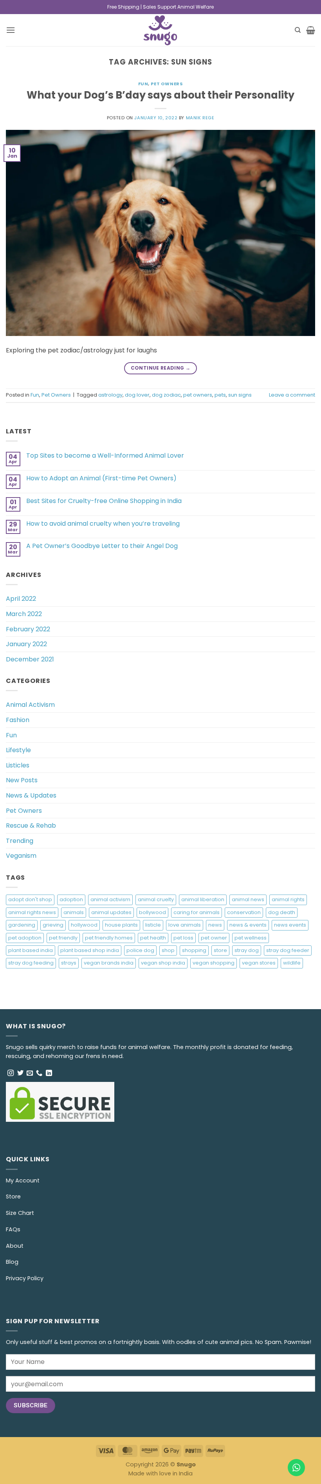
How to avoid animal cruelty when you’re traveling (103, 523)
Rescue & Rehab (31, 825)
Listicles (17, 765)
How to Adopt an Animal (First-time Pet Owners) (101, 478)
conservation (244, 912)
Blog (12, 1262)
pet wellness (250, 937)
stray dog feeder (287, 950)
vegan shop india (163, 962)
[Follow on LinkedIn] (49, 1073)
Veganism (21, 855)
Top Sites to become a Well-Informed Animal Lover (105, 455)
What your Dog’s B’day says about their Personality (160, 95)
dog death (281, 912)
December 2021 (30, 659)
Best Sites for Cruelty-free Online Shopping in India (104, 501)
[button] (10, 30)
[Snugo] (161, 30)
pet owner (214, 937)
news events (290, 925)
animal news (248, 899)
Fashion (17, 719)
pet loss (183, 937)
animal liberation (202, 899)
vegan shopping (213, 962)
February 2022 (28, 629)
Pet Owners (167, 84)
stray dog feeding (31, 962)
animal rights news (32, 912)
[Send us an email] (30, 1073)
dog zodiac (166, 395)
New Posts (22, 780)
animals (73, 912)
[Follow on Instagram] (10, 1073)
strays (68, 962)
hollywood (84, 925)
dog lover (137, 395)
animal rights (288, 899)
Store (13, 1196)
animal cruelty (156, 899)
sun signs (240, 395)
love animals (184, 925)
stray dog (246, 950)
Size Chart (20, 1213)
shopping (194, 950)
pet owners (197, 395)
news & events (248, 925)
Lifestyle (18, 750)
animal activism (110, 899)
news (215, 925)
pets (220, 395)
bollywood (152, 912)
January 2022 (26, 644)
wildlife (292, 962)
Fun (143, 84)
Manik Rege (200, 118)
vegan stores (259, 962)
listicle (153, 925)
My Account (23, 1180)
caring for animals (196, 912)
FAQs (13, 1229)
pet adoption (24, 937)
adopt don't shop (30, 899)
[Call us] (39, 1073)
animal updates (111, 912)
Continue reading (161, 368)
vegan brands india (108, 962)
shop (168, 950)
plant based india (30, 950)
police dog (140, 950)
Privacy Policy (24, 1278)
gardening (21, 925)
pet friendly (63, 937)
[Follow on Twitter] (20, 1073)
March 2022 (24, 613)
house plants (121, 925)
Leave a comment (292, 395)
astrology (110, 395)
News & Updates (31, 795)
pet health (153, 937)
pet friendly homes (109, 937)
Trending (19, 840)
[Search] (298, 30)
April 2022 (21, 598)
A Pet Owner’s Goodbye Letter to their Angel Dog (102, 546)
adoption (71, 899)
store (220, 950)
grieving (53, 925)
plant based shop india (89, 950)
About (14, 1246)
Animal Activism (30, 704)
